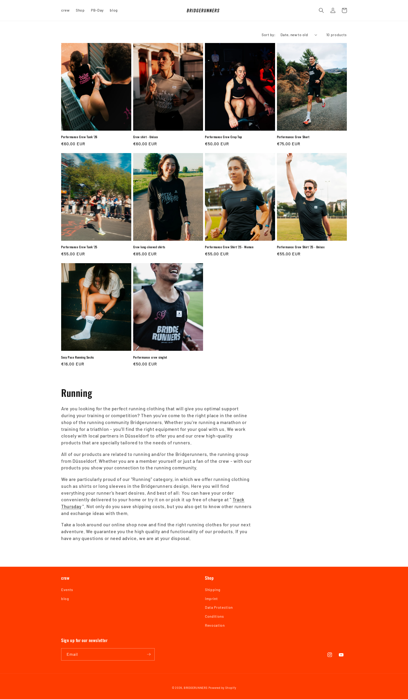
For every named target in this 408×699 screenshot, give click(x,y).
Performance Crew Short (293, 137)
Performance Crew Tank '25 (79, 247)
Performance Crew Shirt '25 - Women (229, 247)
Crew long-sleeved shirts (149, 247)
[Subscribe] (148, 654)
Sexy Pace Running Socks (77, 357)
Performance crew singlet (150, 357)
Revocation (215, 625)
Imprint (211, 598)
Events (67, 590)
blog (65, 598)
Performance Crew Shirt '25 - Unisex (301, 247)
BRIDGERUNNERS (196, 687)
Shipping (212, 590)
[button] (321, 10)
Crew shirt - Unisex (145, 137)
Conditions (214, 616)
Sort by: (268, 35)
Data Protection (219, 607)
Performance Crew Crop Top (223, 137)
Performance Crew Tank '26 (79, 137)
